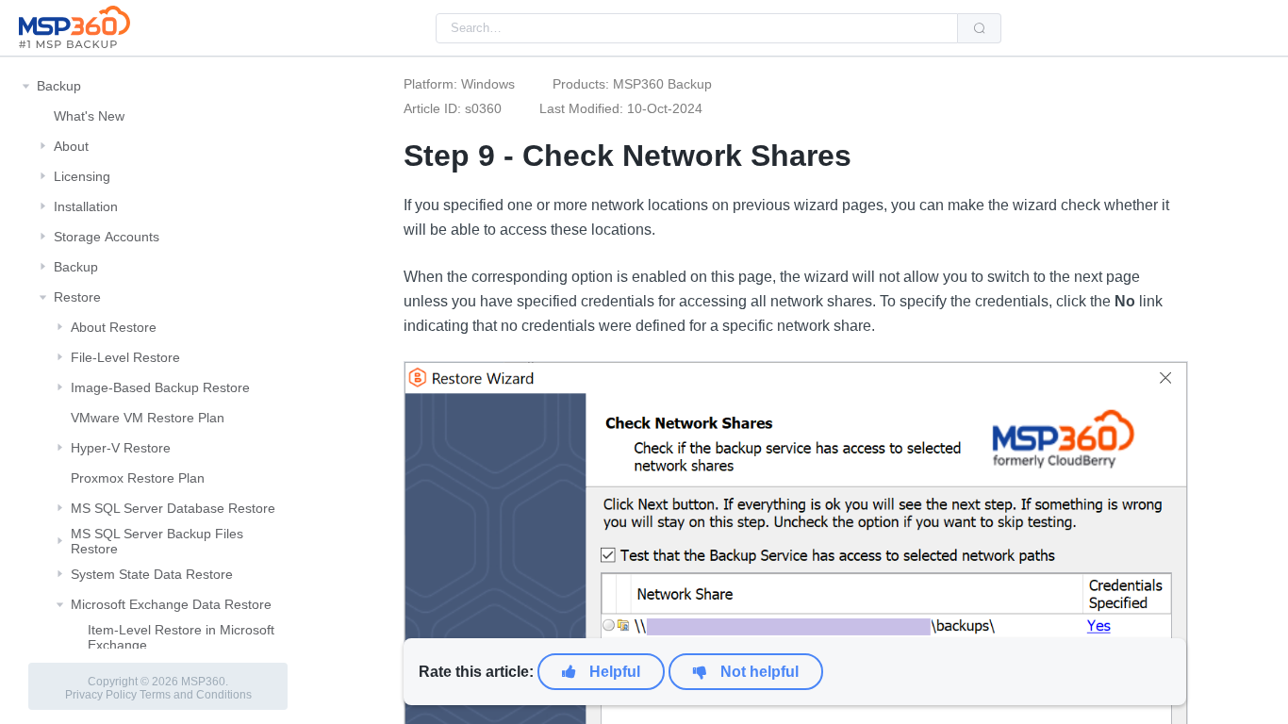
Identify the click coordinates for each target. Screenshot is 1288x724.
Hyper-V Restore (121, 447)
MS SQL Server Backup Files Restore (157, 541)
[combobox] (697, 28)
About (71, 146)
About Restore (114, 327)
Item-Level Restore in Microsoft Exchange (181, 637)
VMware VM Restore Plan (147, 417)
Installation (86, 206)
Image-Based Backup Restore (160, 387)
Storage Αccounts (106, 236)
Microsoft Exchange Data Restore (171, 604)
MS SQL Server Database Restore (173, 508)
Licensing (82, 176)
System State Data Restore (152, 574)
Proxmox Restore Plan (138, 477)
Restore (77, 296)
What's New (89, 115)
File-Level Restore (125, 357)
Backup (59, 85)
